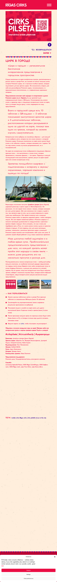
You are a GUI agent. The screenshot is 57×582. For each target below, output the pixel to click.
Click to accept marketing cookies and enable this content (28, 189)
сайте (22, 324)
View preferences (28, 578)
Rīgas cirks (23, 418)
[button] (55, 556)
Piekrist (28, 570)
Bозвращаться (43, 49)
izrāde (14, 418)
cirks (17, 418)
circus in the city (41, 418)
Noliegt (28, 574)
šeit (2, 566)
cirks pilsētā (31, 418)
